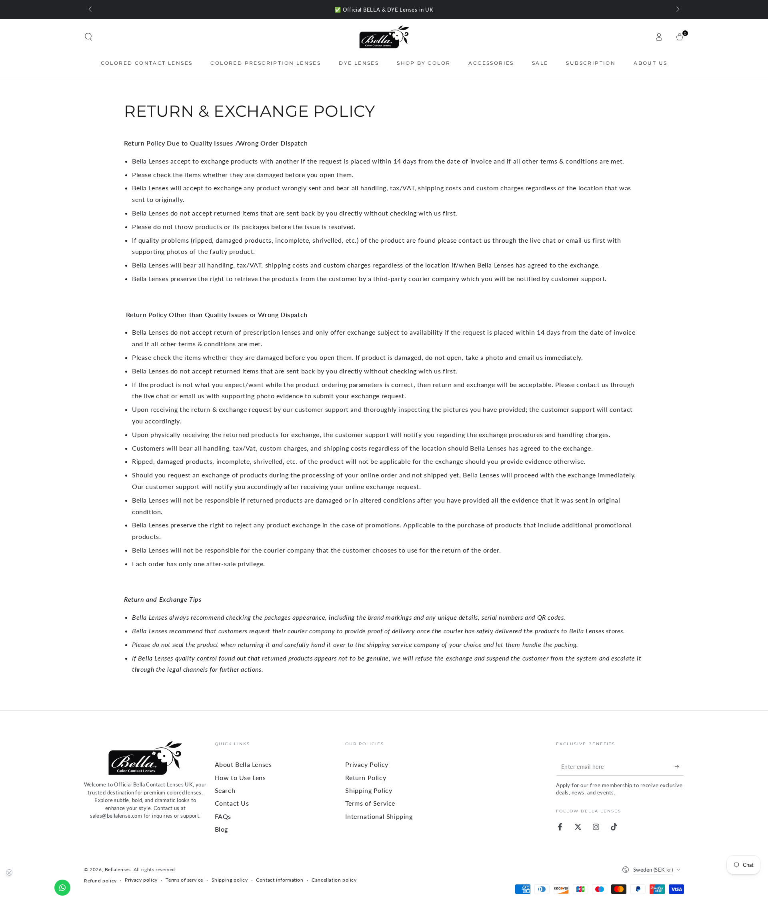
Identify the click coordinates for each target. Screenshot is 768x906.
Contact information (279, 880)
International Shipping (378, 816)
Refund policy (100, 881)
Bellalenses (118, 869)
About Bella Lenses (243, 764)
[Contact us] (62, 888)
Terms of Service (370, 803)
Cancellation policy (334, 880)
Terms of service (184, 880)
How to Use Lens (240, 777)
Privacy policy (141, 880)
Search (225, 790)
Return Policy (365, 777)
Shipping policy (230, 880)
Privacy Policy (366, 764)
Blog (221, 829)
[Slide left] (91, 9)
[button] (88, 37)
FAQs (223, 816)
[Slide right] (677, 9)
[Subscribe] (679, 766)
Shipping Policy (368, 790)
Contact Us (232, 803)
